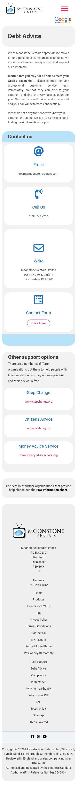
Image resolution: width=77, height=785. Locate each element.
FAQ (38, 702)
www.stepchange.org (38, 401)
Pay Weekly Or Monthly (38, 653)
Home (38, 593)
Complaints (38, 675)
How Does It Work (38, 606)
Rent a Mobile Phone (38, 646)
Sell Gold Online (38, 585)
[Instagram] (38, 736)
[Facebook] (32, 736)
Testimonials (39, 708)
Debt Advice (38, 668)
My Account (38, 639)
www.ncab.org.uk (38, 428)
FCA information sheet (51, 490)
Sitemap (38, 715)
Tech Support (38, 661)
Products (38, 599)
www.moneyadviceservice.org (39, 455)
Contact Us (38, 633)
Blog (38, 612)
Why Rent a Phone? (38, 688)
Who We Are (38, 681)
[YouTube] (45, 736)
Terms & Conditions (38, 626)
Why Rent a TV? (38, 695)
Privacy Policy (38, 619)
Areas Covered (38, 722)
